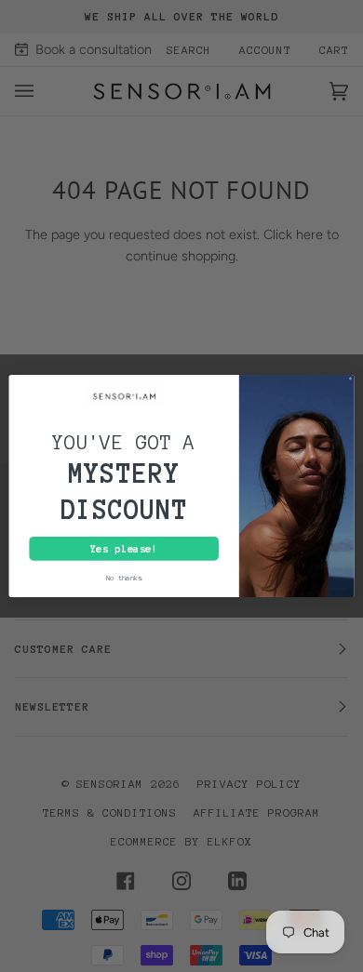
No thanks (124, 577)
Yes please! (124, 548)
